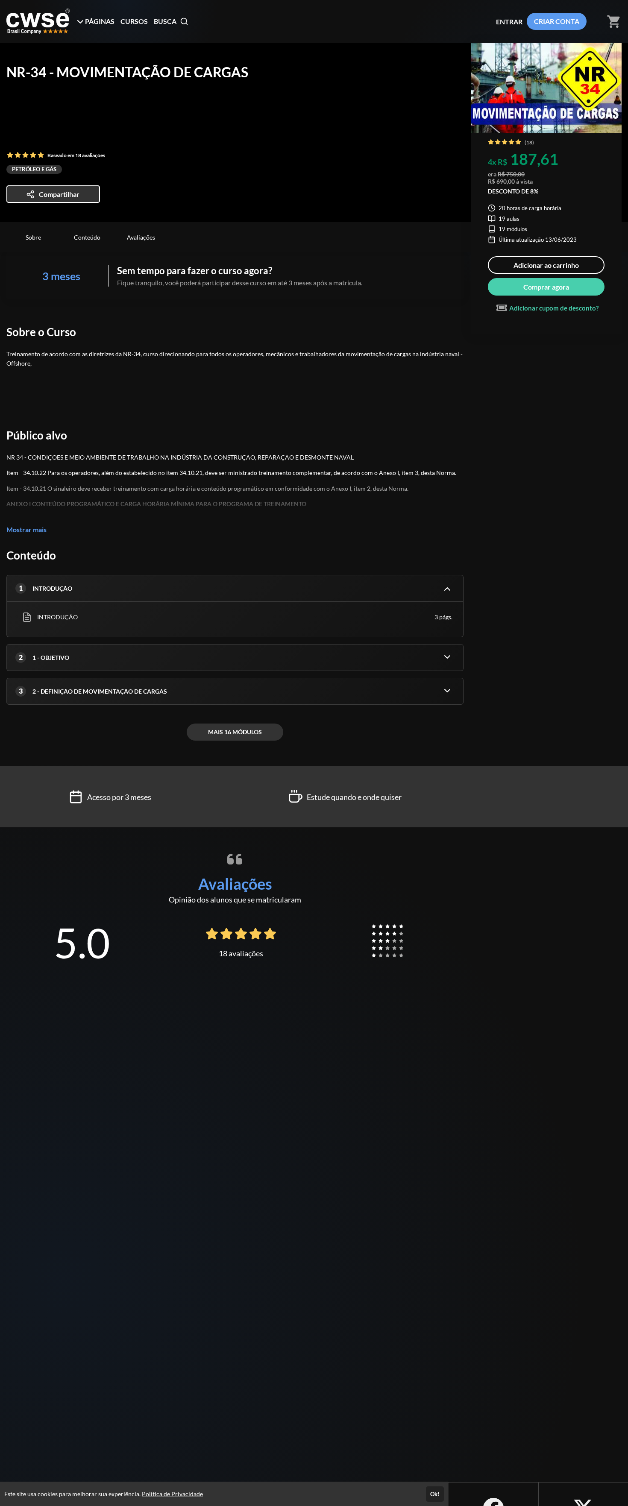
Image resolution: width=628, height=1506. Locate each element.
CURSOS (134, 21)
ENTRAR (509, 22)
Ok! (435, 1494)
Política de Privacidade (172, 1493)
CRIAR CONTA (556, 21)
